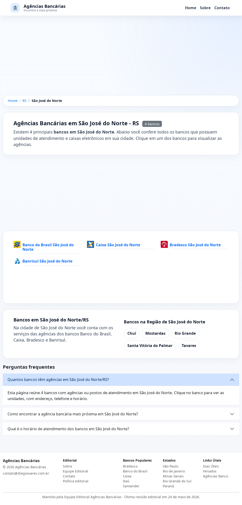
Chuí (131, 333)
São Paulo (170, 466)
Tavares (189, 345)
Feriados (209, 471)
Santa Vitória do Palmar (150, 345)
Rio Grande (185, 333)
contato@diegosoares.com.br (26, 473)
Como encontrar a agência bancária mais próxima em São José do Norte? (73, 414)
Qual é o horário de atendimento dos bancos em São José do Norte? (68, 428)
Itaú (126, 481)
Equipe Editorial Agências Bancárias (92, 497)
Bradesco (130, 466)
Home (190, 7)
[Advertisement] (121, 60)
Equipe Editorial (75, 471)
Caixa (127, 476)
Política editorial (75, 481)
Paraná (168, 486)
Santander (131, 486)
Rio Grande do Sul (177, 481)
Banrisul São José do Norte (47, 261)
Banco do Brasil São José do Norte (48, 247)
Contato (222, 7)
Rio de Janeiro (174, 471)
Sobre (205, 7)
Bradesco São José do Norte (195, 244)
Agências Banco (215, 476)
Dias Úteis (211, 466)
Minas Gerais (173, 476)
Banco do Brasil (135, 471)
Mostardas (155, 333)
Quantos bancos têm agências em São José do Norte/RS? (58, 379)
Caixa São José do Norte (118, 244)
